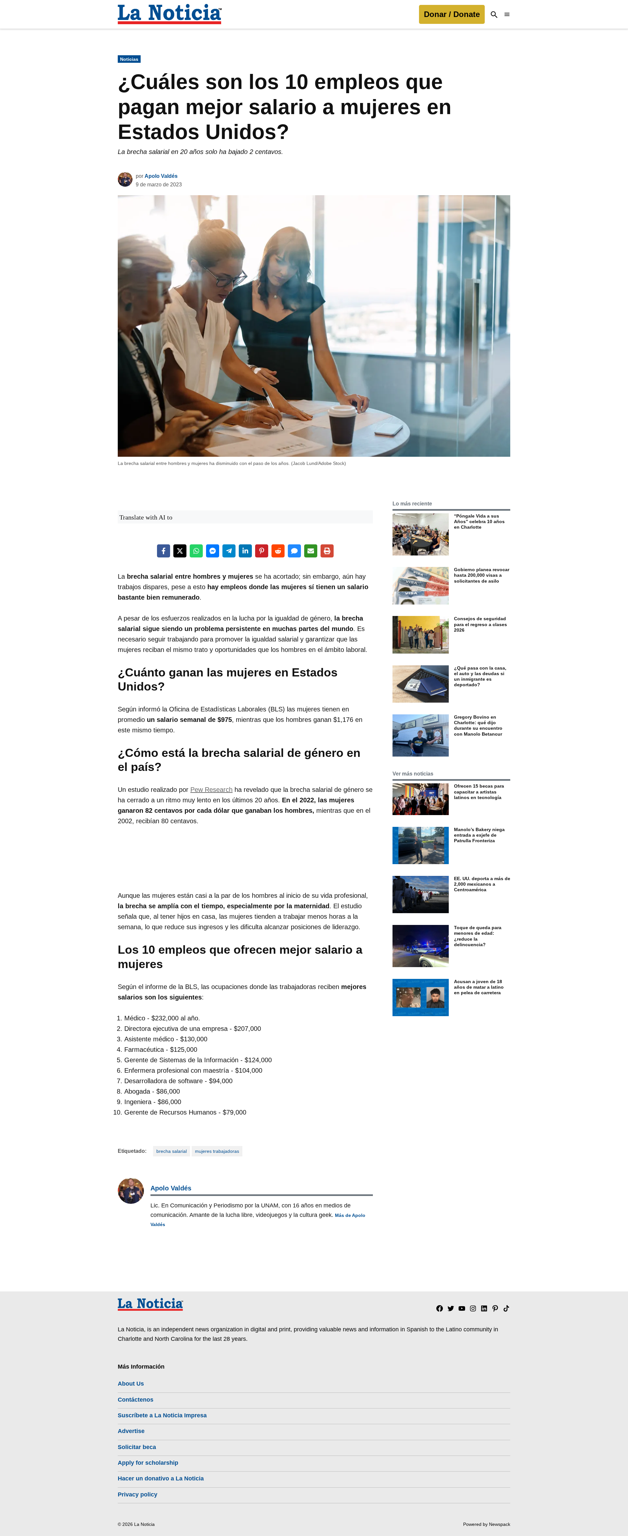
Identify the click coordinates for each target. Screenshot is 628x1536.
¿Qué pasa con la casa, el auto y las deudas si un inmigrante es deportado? (480, 676)
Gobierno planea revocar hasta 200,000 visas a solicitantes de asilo (481, 575)
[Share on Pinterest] (261, 550)
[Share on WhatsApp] (196, 550)
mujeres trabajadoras (217, 1151)
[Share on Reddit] (278, 550)
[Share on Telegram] (229, 550)
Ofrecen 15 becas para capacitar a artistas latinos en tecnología (479, 791)
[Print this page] (327, 550)
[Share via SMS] (294, 550)
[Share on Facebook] (163, 550)
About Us (131, 1383)
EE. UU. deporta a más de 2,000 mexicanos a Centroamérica (482, 884)
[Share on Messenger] (212, 550)
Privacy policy (137, 1494)
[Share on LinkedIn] (245, 550)
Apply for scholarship (148, 1462)
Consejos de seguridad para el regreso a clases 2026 (480, 624)
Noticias (129, 59)
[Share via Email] (310, 550)
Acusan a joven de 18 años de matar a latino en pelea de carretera (479, 987)
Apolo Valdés (161, 176)
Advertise (131, 1431)
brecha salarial (171, 1151)
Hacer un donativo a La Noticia (161, 1478)
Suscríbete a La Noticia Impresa (162, 1415)
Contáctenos (135, 1399)
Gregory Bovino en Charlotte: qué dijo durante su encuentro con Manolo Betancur (478, 725)
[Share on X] (179, 550)
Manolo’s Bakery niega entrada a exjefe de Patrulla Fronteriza (479, 835)
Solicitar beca (137, 1447)
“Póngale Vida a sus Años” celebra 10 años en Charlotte (479, 521)
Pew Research (211, 789)
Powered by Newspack (486, 1524)
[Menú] (507, 14)
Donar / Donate (452, 14)
